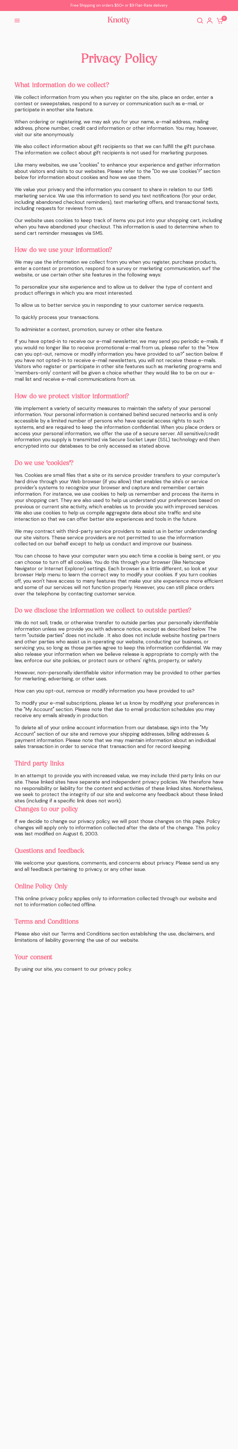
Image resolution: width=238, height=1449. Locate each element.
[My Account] (209, 20)
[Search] (200, 20)
